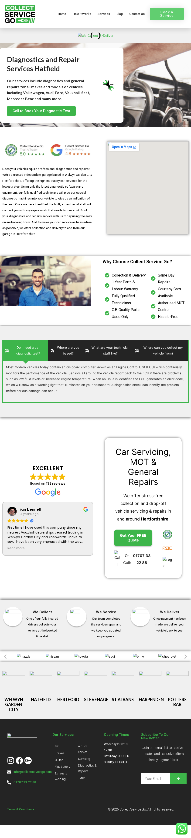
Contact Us (137, 14)
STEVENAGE (96, 699)
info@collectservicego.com (33, 772)
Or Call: (137, 559)
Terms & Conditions (21, 809)
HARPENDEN (151, 699)
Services (104, 14)
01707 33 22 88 (25, 782)
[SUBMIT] (178, 778)
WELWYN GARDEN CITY (13, 704)
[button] (5, 656)
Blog (119, 14)
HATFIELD (41, 699)
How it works (82, 14)
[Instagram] (10, 760)
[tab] (25, 350)
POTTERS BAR (177, 702)
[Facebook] (19, 760)
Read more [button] (16, 548)
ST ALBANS (123, 699)
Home (62, 14)
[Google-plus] (28, 760)
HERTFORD (68, 699)
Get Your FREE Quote (133, 537)
